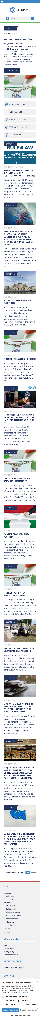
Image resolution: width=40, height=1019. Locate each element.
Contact (7, 928)
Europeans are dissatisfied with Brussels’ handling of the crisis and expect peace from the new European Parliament (19, 839)
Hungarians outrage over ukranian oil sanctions (19, 649)
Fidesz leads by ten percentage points (14, 594)
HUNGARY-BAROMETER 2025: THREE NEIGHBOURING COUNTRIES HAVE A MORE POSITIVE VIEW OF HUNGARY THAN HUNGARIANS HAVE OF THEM (18, 238)
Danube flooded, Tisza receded (17, 535)
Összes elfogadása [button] (10, 1010)
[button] (20, 97)
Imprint (7, 945)
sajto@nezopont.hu (17, 967)
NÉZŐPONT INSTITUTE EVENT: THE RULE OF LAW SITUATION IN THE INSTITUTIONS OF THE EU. (19, 419)
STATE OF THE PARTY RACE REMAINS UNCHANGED (17, 480)
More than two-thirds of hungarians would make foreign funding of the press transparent (18, 708)
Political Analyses (13, 167)
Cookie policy (9, 948)
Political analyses (17, 119)
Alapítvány (10, 922)
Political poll (11, 33)
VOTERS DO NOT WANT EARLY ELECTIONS (19, 301)
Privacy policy (9, 951)
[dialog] (20, 999)
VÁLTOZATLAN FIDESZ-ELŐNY (18, 39)
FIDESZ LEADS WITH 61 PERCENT (20, 359)
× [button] (37, 981)
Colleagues (10, 896)
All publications (17, 104)
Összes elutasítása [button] (29, 1010)
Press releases (15, 135)
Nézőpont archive (11, 955)
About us (7, 893)
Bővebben (25, 992)
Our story (10, 899)
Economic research (18, 127)
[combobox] (20, 18)
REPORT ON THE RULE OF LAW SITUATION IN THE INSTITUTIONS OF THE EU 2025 (19, 173)
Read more (11, 70)
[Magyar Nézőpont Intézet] (20, 10)
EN (8, 932)
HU (5, 932)
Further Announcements (14, 872)
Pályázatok (13, 925)
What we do (8, 902)
